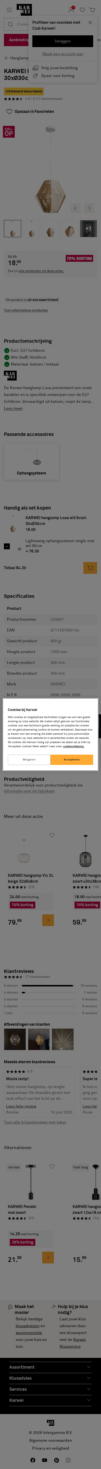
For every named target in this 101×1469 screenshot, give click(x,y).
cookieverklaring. (73, 746)
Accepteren (72, 759)
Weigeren (29, 759)
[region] (50, 734)
